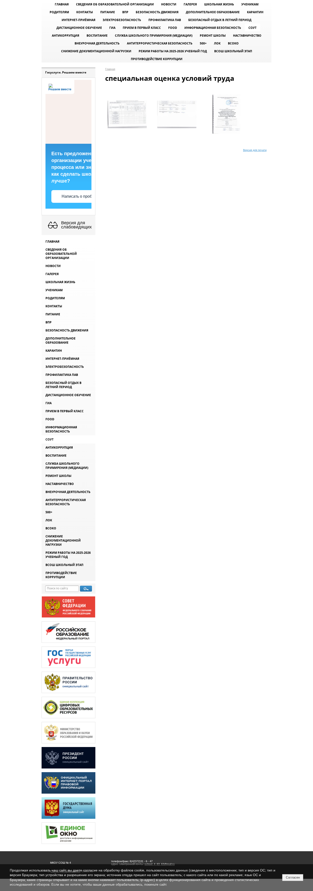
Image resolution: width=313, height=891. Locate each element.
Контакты (84, 12)
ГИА (112, 28)
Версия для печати (255, 150)
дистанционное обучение (79, 28)
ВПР (125, 12)
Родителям (59, 12)
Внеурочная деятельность (97, 43)
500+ (203, 43)
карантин (255, 12)
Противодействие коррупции (156, 59)
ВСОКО (233, 43)
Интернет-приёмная (78, 20)
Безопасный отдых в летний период (219, 20)
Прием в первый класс (142, 28)
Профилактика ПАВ (164, 20)
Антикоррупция (65, 35)
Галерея (190, 4)
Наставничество (247, 35)
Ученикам (249, 4)
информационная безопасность (212, 28)
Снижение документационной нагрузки (96, 51)
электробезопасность (122, 20)
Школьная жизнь (219, 4)
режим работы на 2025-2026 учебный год (173, 51)
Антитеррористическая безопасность (159, 43)
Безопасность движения (157, 12)
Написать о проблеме (81, 196)
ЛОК (217, 43)
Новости (168, 4)
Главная (62, 4)
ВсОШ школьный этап (233, 51)
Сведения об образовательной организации (115, 4)
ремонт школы (213, 35)
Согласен (293, 877)
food (172, 28)
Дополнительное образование (213, 12)
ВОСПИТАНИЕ (97, 35)
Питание (107, 12)
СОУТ (252, 28)
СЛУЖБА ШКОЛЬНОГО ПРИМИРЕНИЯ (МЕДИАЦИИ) (153, 35)
